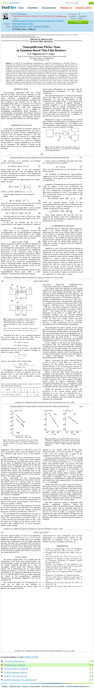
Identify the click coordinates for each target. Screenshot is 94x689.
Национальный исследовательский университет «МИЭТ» (38, 21)
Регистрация (14, 3)
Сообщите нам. (61, 16)
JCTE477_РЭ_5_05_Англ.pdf (15, 676)
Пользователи (48, 7)
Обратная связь (15, 686)
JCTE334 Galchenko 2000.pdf (16, 672)
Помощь (5, 686)
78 (90, 665)
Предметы (32, 7)
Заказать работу (84, 7)
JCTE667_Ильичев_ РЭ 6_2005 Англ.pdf (20, 680)
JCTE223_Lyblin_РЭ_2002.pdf (16, 669)
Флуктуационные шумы (22, 24)
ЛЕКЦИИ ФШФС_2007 (22, 26)
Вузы (21, 7)
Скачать (78, 22)
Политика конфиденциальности (77, 686)
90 (90, 669)
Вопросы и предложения (31, 686)
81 (90, 672)
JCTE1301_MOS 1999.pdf (14, 661)
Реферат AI (66, 7)
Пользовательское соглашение (53, 686)
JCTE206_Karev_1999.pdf (14, 665)
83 (90, 661)
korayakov (22, 14)
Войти (5, 3)
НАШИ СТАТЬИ (41, 26)
